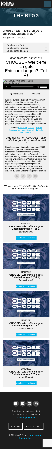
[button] (47, 4)
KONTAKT (15, 426)
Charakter (22, 127)
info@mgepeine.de (26, 417)
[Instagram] (36, 404)
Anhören (36, 94)
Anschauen (18, 94)
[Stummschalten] (38, 87)
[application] (26, 86)
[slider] (44, 86)
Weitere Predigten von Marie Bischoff (26, 128)
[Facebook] (16, 404)
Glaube (31, 127)
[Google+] (23, 404)
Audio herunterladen (31, 131)
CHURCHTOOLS (33, 426)
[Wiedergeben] (7, 87)
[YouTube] (29, 404)
